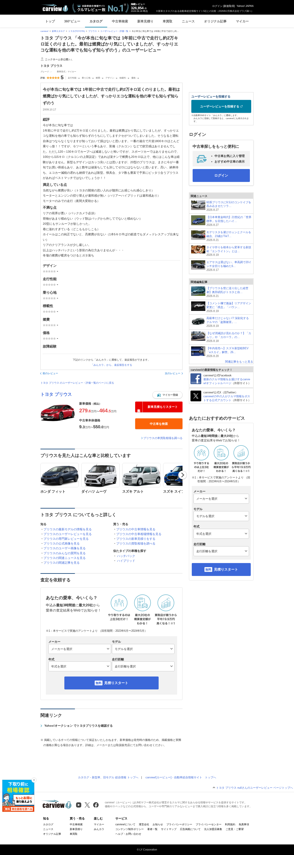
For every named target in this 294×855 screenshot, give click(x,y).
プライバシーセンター (208, 824)
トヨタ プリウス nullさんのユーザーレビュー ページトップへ (254, 787)
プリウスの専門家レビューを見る (66, 538)
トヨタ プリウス (56, 394)
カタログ (96, 21)
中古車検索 (120, 21)
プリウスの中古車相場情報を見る (138, 534)
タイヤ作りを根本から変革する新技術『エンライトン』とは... (228, 251)
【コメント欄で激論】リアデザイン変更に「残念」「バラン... (228, 307)
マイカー (242, 21)
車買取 (167, 21)
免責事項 (244, 824)
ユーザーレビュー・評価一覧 (114, 31)
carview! (44, 31)
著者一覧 (152, 829)
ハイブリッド (126, 560)
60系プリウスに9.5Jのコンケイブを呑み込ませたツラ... (228, 206)
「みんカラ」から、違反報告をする (111, 364)
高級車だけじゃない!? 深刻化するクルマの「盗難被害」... (227, 322)
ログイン (217, 6)
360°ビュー (72, 21)
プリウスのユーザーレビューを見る (67, 534)
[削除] (34, 780)
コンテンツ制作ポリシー (129, 829)
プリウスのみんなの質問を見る (64, 553)
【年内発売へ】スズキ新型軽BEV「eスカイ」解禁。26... (227, 352)
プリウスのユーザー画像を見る (64, 548)
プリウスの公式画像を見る (61, 543)
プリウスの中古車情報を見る (135, 529)
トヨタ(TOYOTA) (76, 31)
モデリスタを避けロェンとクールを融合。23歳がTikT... (228, 236)
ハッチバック (126, 556)
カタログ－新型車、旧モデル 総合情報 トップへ (108, 777)
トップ (50, 21)
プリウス (92, 31)
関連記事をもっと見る (239, 361)
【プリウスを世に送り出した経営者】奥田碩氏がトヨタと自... (227, 292)
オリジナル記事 (215, 21)
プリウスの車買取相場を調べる (163, 438)
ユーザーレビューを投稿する (219, 106)
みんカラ (99, 829)
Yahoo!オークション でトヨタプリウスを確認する (78, 725)
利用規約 (230, 824)
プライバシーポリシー (179, 824)
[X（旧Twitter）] (87, 804)
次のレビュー (172, 373)
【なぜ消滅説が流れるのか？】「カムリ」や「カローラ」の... (228, 337)
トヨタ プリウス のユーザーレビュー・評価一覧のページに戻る (77, 382)
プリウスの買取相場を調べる (135, 543)
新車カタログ (58, 31)
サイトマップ (168, 829)
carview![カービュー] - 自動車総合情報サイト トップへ (180, 777)
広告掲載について (190, 829)
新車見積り (145, 21)
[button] (167, 395)
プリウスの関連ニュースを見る (64, 558)
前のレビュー (50, 373)
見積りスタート (116, 683)
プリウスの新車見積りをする (135, 538)
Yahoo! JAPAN (245, 6)
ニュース (188, 21)
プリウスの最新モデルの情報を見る (67, 529)
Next (182, 475)
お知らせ (158, 824)
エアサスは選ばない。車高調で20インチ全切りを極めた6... (228, 266)
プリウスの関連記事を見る (61, 562)
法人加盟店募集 (213, 829)
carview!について (125, 824)
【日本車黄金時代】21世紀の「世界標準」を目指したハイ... (228, 221)
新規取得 (229, 6)
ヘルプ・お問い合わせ (128, 833)
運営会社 (144, 824)
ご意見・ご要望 (235, 829)
